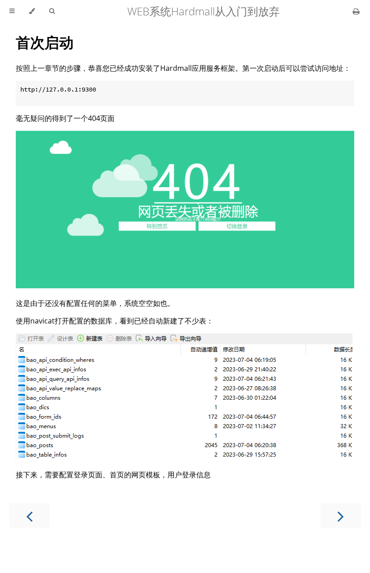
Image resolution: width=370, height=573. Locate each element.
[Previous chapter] (29, 515)
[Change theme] (32, 11)
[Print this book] (356, 11)
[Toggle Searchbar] (52, 11)
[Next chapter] (340, 515)
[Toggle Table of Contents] (12, 11)
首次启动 (45, 42)
